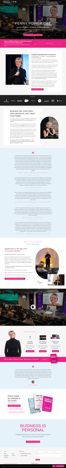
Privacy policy (60, 466)
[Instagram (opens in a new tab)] (12, 1)
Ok (53, 466)
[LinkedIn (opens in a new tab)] (14, 1)
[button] (33, 307)
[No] (64, 466)
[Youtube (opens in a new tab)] (16, 1)
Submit (37, 459)
